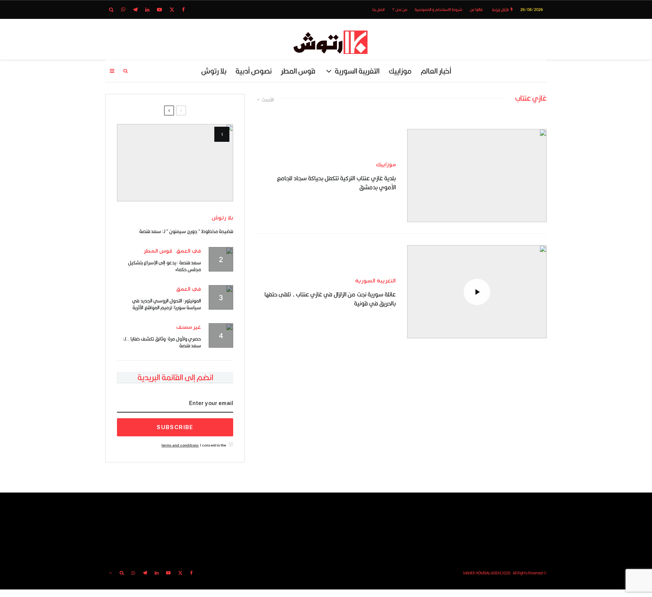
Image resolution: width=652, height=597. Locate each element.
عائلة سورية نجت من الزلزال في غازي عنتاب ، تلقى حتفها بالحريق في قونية (330, 299)
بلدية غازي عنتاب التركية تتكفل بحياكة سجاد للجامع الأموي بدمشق (336, 183)
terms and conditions (180, 445)
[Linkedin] (147, 9)
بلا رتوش (213, 70)
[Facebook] (183, 9)
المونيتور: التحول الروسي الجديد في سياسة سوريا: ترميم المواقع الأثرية (166, 304)
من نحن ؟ (399, 9)
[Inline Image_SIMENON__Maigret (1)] (175, 162)
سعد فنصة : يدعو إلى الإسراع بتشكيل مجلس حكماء (164, 266)
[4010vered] (477, 175)
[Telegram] (135, 9)
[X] (172, 9)
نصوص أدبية (253, 70)
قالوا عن (476, 9)
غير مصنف (188, 327)
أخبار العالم (436, 70)
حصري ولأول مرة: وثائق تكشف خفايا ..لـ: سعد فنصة (162, 342)
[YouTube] (159, 9)
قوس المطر (298, 70)
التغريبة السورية (357, 70)
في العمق (188, 251)
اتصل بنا (378, 9)
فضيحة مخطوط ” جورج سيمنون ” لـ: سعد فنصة (186, 231)
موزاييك (400, 70)
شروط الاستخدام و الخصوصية (438, 9)
